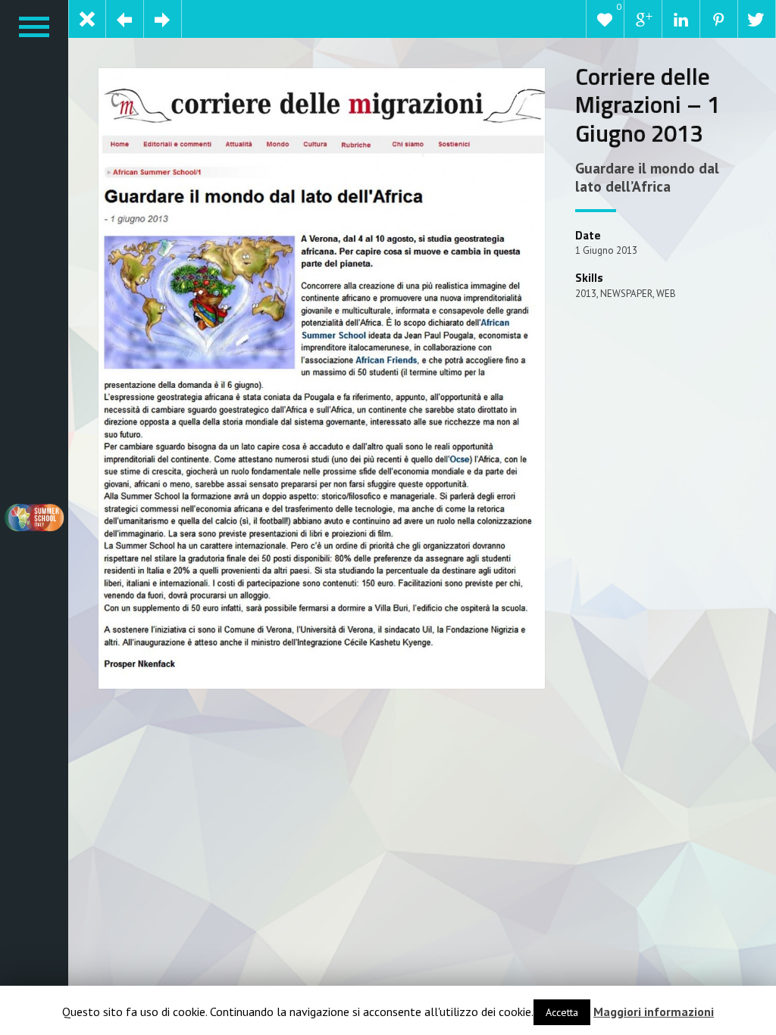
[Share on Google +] (643, 19)
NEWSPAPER (626, 293)
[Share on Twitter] (757, 19)
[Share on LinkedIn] (681, 19)
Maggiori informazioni (653, 1011)
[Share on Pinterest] (719, 19)
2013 (585, 293)
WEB (666, 293)
